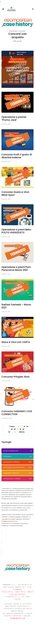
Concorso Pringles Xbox (15, 376)
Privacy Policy (7, 592)
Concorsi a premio (17, 59)
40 (9, 432)
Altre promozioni (17, 451)
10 (24, 426)
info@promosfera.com (9, 521)
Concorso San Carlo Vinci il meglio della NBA (17, 70)
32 (23, 429)
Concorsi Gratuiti (17, 473)
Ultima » (22, 432)
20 (27, 426)
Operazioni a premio (17, 479)
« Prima (11, 426)
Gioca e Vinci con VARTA (15, 342)
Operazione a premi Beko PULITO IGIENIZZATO (16, 231)
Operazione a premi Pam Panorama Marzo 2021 (16, 268)
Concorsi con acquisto (17, 62)
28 (12, 429)
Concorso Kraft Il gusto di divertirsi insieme (16, 156)
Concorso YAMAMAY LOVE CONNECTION (16, 413)
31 (20, 429)
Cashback (17, 456)
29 (14, 429)
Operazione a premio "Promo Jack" (13, 118)
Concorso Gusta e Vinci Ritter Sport (15, 193)
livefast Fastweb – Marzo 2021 (16, 306)
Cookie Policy (20, 592)
